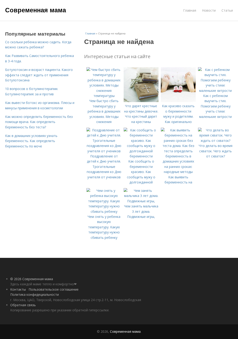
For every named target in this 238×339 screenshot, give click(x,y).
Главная (189, 10)
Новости (209, 10)
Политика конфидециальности (34, 294)
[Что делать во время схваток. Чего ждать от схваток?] (215, 140)
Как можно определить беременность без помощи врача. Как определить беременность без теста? (39, 121)
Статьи (227, 10)
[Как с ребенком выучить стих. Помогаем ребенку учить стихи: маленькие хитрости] (215, 90)
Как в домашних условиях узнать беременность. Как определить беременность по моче (31, 140)
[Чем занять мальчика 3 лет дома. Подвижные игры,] (141, 201)
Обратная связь (23, 305)
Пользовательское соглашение (54, 289)
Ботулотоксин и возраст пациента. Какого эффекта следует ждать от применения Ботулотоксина (39, 74)
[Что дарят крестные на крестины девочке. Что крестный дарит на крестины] (141, 101)
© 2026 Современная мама (31, 279)
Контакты (18, 289)
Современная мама (35, 9)
